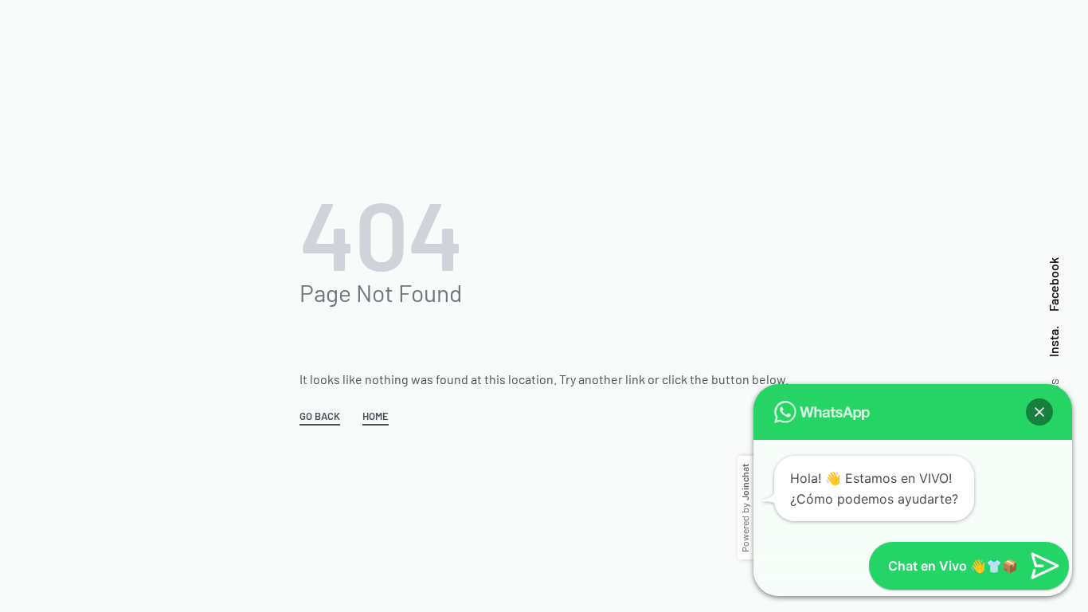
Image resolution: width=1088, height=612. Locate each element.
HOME (375, 416)
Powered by (745, 508)
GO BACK (319, 416)
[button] (1039, 412)
